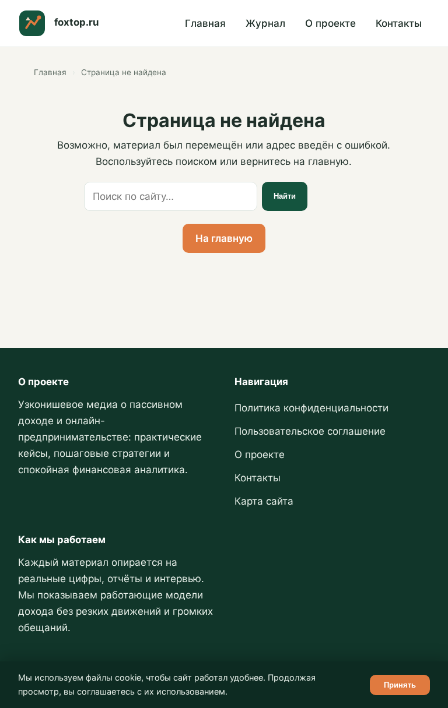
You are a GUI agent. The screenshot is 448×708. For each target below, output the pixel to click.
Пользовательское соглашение (310, 431)
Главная (205, 23)
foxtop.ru (76, 22)
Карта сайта (264, 501)
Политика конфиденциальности (311, 408)
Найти (285, 196)
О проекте (330, 23)
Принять (400, 685)
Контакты (399, 23)
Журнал (265, 23)
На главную (224, 238)
